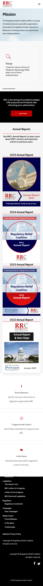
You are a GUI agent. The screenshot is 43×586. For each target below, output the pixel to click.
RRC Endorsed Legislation (15, 496)
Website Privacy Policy (12, 534)
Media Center (8, 516)
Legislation (7, 481)
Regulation (7, 501)
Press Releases (11, 519)
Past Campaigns (11, 511)
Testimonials (10, 527)
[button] (39, 4)
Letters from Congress (14, 492)
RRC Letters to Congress (15, 488)
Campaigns (7, 508)
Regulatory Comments (14, 504)
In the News (9, 523)
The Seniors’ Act (11, 484)
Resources (9, 477)
